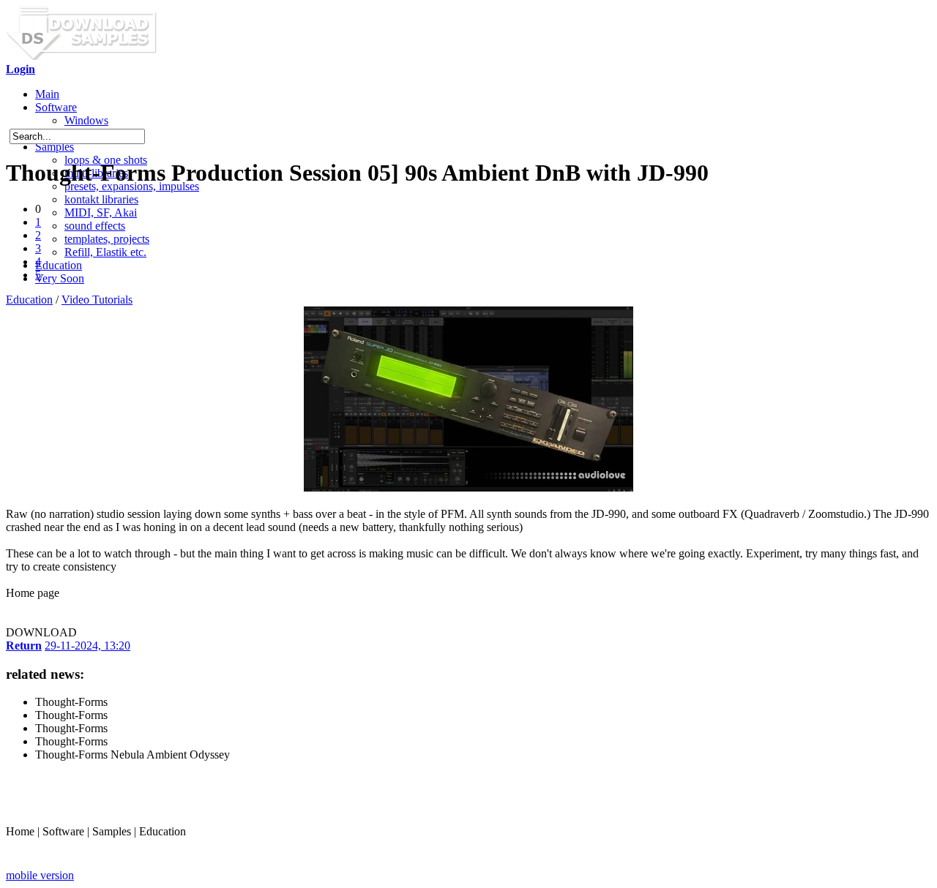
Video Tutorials (96, 299)
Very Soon (59, 278)
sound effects (94, 225)
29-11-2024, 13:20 (87, 645)
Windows (86, 120)
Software (56, 107)
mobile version (40, 875)
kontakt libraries (101, 199)
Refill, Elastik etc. (105, 252)
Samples (54, 146)
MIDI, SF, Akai (100, 212)
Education (58, 265)
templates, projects (106, 239)
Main (47, 94)
